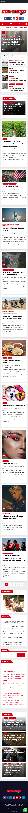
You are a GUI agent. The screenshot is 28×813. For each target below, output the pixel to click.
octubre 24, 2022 (8, 521)
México (12, 311)
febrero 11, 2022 (8, 408)
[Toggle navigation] (11, 24)
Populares (13, 57)
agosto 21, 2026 (9, 741)
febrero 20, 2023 (8, 466)
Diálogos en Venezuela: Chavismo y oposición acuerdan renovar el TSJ (13, 44)
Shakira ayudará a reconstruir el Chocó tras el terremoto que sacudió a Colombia (13, 678)
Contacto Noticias (20, 148)
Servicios (10, 808)
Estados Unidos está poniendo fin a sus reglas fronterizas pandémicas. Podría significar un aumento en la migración (14, 318)
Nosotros (5, 808)
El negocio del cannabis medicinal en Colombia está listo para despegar (13, 144)
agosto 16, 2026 (8, 47)
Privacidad (16, 808)
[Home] (2, 24)
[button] (19, 24)
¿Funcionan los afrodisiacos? (14, 406)
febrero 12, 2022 (8, 148)
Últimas (5, 57)
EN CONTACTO (5, 183)
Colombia (12, 60)
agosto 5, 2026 (12, 110)
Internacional (6, 36)
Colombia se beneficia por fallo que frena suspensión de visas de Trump (16, 64)
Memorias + (22, 808)
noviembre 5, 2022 (9, 365)
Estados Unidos (18, 60)
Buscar (4, 650)
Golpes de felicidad (10, 464)
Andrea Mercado (19, 47)
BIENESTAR (5, 357)
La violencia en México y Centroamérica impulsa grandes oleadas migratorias (14, 558)
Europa (16, 224)
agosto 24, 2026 (9, 726)
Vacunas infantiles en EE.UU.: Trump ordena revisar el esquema (17, 90)
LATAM (11, 68)
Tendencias (22, 57)
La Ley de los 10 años (10, 186)
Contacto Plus (14, 811)
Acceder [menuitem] (3, 1)
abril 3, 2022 (7, 321)
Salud (11, 86)
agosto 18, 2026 (9, 772)
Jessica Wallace (19, 189)
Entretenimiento (6, 513)
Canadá (4, 224)
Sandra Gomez (19, 233)
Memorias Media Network (17, 805)
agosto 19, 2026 (9, 757)
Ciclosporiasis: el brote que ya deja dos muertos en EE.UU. (15, 106)
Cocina (10, 357)
